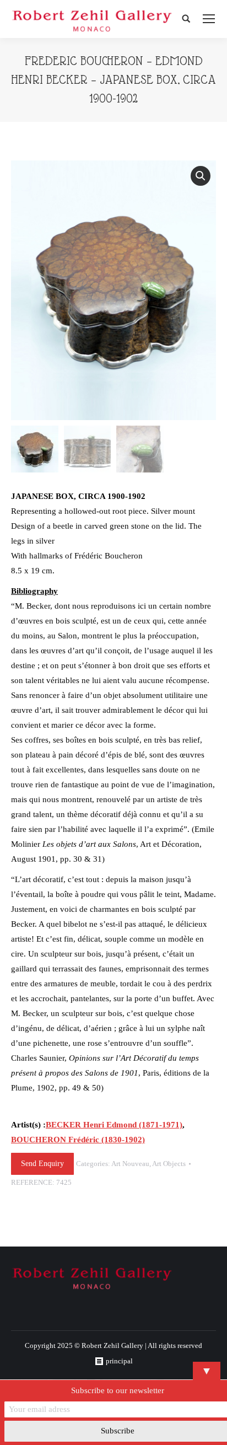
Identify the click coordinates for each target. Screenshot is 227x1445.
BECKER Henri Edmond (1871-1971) (114, 1124)
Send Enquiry (42, 1163)
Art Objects (169, 1163)
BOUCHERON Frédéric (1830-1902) (78, 1139)
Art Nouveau (130, 1163)
